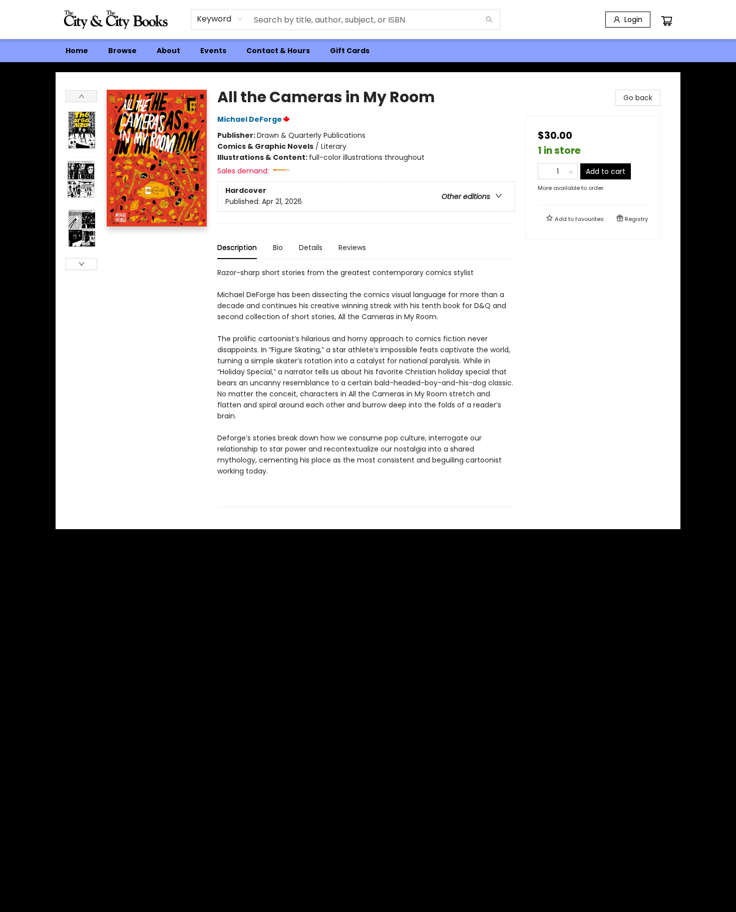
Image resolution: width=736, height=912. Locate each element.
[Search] (489, 20)
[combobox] (220, 19)
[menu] (368, 50)
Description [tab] (237, 248)
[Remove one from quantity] (544, 171)
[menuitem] (77, 50)
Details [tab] (310, 248)
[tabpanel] (366, 387)
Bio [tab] (278, 248)
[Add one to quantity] (571, 171)
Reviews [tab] (352, 248)
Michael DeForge (249, 119)
